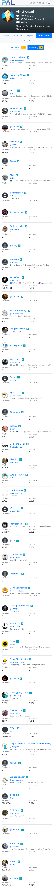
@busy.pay (15, 412)
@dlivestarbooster (17, 662)
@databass (15, 573)
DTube (13, 728)
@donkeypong (15, 696)
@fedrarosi (15, 829)
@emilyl (13, 763)
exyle (12, 795)
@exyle (12, 798)
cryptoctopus (16, 490)
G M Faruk (15, 810)
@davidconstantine (17, 591)
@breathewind (15, 396)
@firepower (14, 847)
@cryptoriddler (17, 524)
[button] (48, 2)
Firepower (14, 843)
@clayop (13, 478)
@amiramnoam (17, 212)
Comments (18, 35)
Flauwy (13, 861)
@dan (12, 540)
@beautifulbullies (16, 314)
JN (11, 508)
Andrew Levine (17, 226)
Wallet (27, 40)
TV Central (15, 623)
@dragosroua (15, 713)
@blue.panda (16, 345)
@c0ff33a (13, 429)
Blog (6, 35)
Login (32, 2)
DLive (12, 641)
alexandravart (16, 192)
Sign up (40, 2)
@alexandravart (16, 196)
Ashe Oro (14, 259)
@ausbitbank (15, 280)
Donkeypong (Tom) (19, 692)
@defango (14, 609)
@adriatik (14, 126)
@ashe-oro (14, 262)
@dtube (13, 731)
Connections (44, 35)
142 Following (26, 19)
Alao (12, 175)
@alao (12, 178)
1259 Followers (26, 16)
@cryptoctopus (16, 493)
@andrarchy (14, 229)
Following (35, 47)
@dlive (12, 644)
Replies (30, 35)
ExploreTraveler (17, 777)
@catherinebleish (16, 447)
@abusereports (16, 78)
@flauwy (13, 864)
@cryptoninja (15, 511)
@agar (13, 161)
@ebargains (14, 747)
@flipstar (14, 878)
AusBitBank (15, 277)
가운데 (13, 459)
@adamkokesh (15, 111)
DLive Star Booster (19, 659)
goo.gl (41, 19)
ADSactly (14, 141)
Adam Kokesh (16, 108)
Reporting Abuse (18, 75)
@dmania (14, 678)
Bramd (13, 377)
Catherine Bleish (17, 444)
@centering (14, 462)
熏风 (12, 392)
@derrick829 (15, 626)
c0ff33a (13, 426)
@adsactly (14, 145)
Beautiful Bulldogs (18, 310)
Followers (18, 47)
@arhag (13, 245)
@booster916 (15, 362)
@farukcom (14, 813)
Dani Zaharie (16, 554)
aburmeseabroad (18, 57)
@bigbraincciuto (17, 328)
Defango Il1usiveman (20, 605)
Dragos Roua (16, 710)
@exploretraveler (16, 780)
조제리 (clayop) (17, 474)
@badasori (15, 296)
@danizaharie (15, 557)
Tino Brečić (15, 359)
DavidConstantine (18, 587)
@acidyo (13, 93)
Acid (12, 90)
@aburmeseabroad (17, 60)
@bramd (13, 380)
